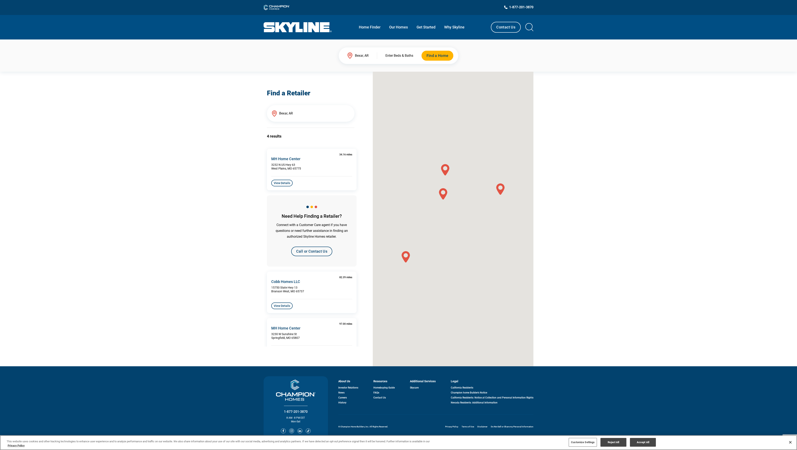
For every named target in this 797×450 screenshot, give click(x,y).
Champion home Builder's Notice (469, 392)
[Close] (790, 442)
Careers (342, 397)
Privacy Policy (451, 426)
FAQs (376, 392)
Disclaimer (482, 426)
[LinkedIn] (299, 430)
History (342, 402)
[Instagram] (291, 430)
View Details (282, 183)
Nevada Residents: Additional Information (474, 402)
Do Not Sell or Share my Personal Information (512, 426)
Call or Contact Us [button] (311, 251)
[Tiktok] (308, 430)
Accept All (643, 442)
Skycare (414, 387)
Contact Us (505, 27)
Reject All (613, 442)
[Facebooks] (283, 430)
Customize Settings (583, 442)
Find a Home (438, 55)
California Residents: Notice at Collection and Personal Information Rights (492, 397)
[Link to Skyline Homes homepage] (298, 27)
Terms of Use (468, 426)
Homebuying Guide (384, 387)
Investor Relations (348, 387)
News (341, 392)
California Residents (462, 387)
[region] (398, 442)
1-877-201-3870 (296, 412)
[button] (500, 189)
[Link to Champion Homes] (277, 7)
